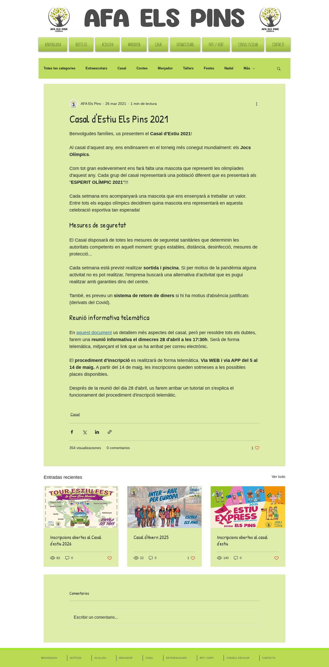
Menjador (165, 68)
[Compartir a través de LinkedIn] (97, 432)
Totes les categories (59, 68)
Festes (209, 68)
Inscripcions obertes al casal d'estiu (242, 540)
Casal (121, 68)
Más (247, 68)
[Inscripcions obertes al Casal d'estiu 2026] (81, 507)
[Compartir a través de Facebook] (71, 432)
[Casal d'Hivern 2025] (164, 507)
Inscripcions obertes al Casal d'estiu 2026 (75, 540)
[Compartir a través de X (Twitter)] (84, 432)
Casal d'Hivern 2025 (151, 537)
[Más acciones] (256, 103)
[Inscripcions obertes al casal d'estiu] (248, 507)
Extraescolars (96, 68)
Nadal (228, 68)
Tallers (188, 68)
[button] (278, 68)
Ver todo (278, 476)
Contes (142, 68)
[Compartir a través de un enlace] (109, 432)
